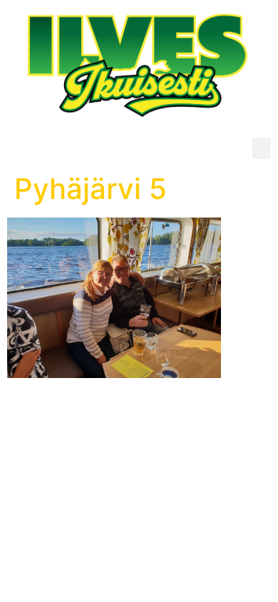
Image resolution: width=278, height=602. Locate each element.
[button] (261, 148)
